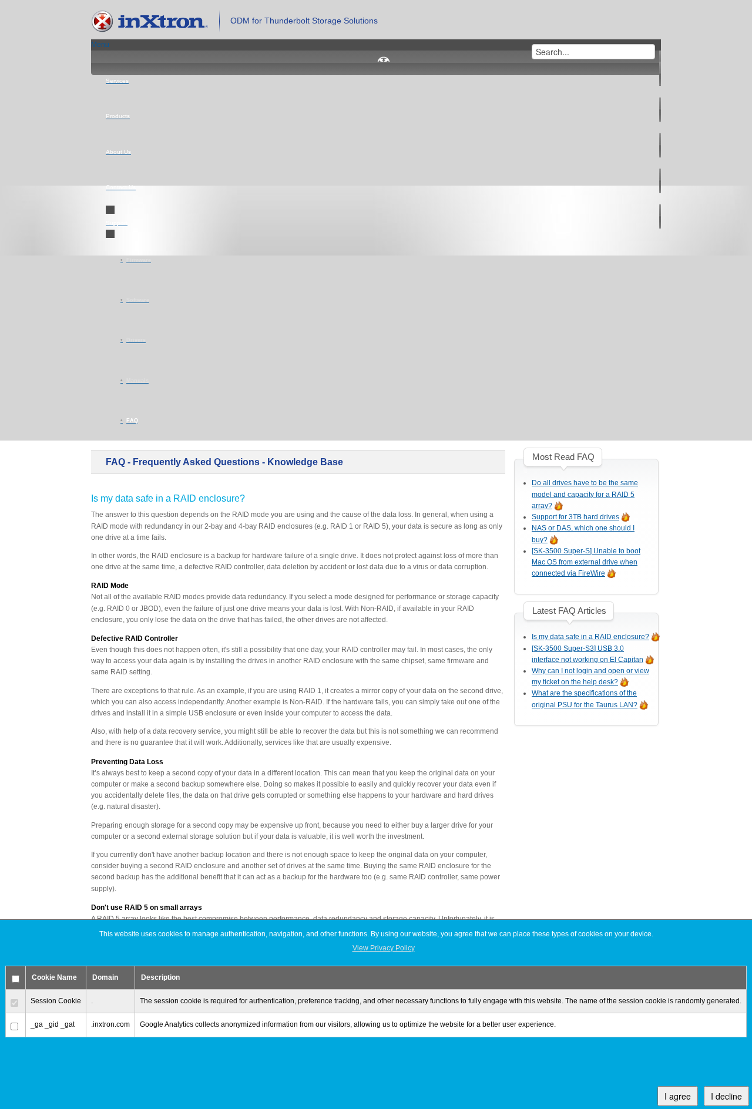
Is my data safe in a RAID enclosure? (590, 637)
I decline (726, 1096)
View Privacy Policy (383, 948)
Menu (100, 45)
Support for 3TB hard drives (575, 517)
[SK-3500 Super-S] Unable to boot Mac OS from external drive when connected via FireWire (586, 562)
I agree (677, 1096)
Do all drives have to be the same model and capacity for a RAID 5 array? (585, 494)
